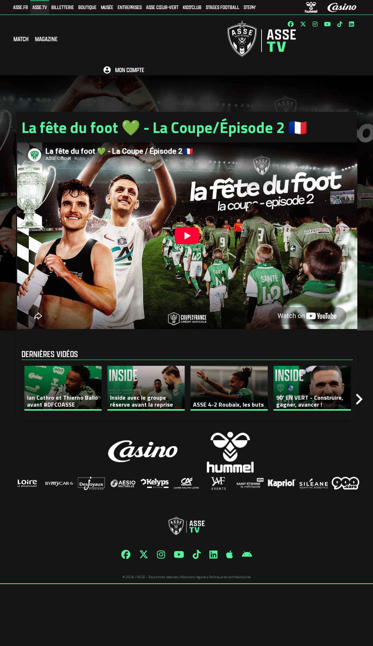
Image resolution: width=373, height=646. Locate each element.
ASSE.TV (39, 7)
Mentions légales (193, 577)
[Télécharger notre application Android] (247, 554)
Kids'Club (192, 7)
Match (20, 39)
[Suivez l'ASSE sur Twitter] (303, 24)
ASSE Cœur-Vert (162, 7)
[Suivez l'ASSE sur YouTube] (327, 24)
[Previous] (15, 399)
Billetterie (62, 7)
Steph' (250, 7)
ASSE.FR (20, 7)
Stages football (222, 7)
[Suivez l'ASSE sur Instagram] (315, 24)
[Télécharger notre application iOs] (229, 554)
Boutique (87, 7)
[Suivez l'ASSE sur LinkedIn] (351, 24)
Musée (107, 7)
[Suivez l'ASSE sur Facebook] (290, 24)
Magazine (46, 39)
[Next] (359, 399)
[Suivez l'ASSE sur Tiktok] (340, 24)
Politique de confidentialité (230, 577)
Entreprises (130, 7)
